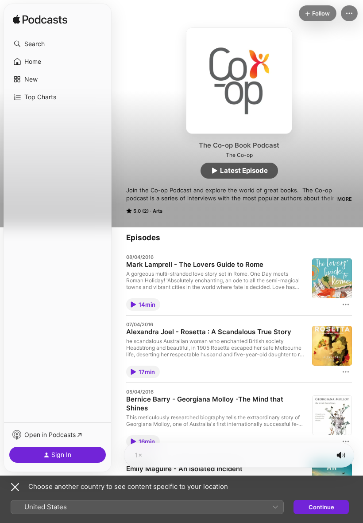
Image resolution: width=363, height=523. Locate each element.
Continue (321, 507)
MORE (344, 199)
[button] (57, 43)
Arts (157, 211)
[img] (40, 20)
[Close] (15, 487)
